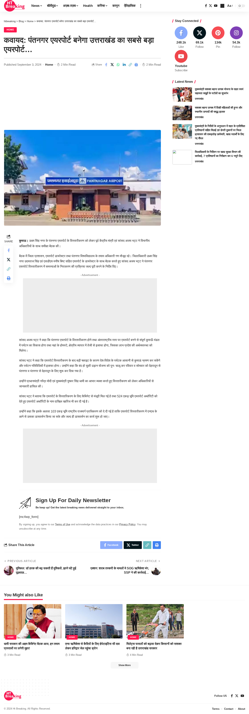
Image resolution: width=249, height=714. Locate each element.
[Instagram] (236, 37)
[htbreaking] (14, 6)
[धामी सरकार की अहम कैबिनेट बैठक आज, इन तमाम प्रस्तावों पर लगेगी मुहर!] (32, 621)
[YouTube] (215, 5)
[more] (140, 6)
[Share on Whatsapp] (118, 65)
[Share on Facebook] (106, 65)
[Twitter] (210, 5)
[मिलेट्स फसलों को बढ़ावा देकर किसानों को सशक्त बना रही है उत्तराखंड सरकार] (155, 621)
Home (10, 30)
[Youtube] (181, 61)
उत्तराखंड (199, 98)
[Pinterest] (218, 37)
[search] (222, 6)
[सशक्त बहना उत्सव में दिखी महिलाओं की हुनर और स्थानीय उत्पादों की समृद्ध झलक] (182, 113)
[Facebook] (206, 5)
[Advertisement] (82, 101)
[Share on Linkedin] (124, 65)
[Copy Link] (130, 65)
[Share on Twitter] (112, 65)
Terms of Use (62, 524)
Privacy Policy (127, 524)
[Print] (136, 65)
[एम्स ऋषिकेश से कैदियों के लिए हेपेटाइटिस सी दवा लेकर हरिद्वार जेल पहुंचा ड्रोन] (94, 621)
